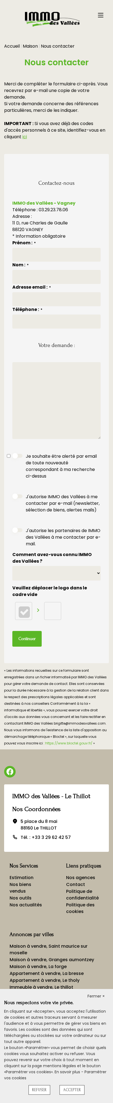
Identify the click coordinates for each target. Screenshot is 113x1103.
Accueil (12, 46)
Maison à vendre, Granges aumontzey (52, 959)
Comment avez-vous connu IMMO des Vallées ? (52, 557)
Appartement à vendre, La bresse (47, 973)
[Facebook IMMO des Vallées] (10, 772)
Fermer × (96, 996)
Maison (30, 46)
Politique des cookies (80, 908)
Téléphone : (27, 309)
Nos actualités (26, 905)
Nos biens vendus (20, 887)
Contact (75, 884)
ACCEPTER (72, 1090)
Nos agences (80, 877)
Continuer (27, 638)
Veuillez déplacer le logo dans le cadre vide (49, 591)
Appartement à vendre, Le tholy (45, 980)
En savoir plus (68, 1072)
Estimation (21, 877)
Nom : (20, 265)
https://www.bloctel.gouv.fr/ (68, 743)
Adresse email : (31, 287)
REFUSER (39, 1090)
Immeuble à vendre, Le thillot (41, 987)
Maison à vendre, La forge (38, 966)
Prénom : (24, 243)
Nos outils (21, 898)
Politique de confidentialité (82, 894)
